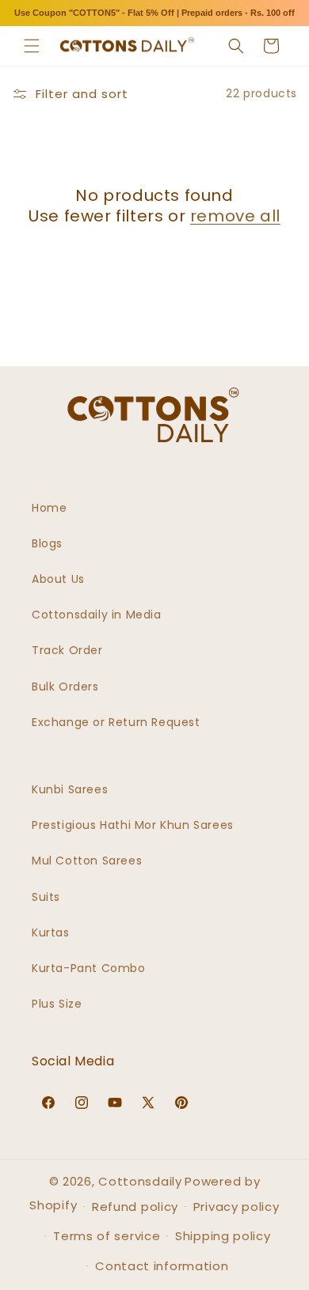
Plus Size (57, 1004)
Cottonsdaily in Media (97, 614)
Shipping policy (223, 1236)
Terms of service (106, 1236)
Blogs (47, 543)
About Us (58, 579)
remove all (235, 216)
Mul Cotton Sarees (87, 860)
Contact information (161, 1266)
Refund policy (135, 1206)
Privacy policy (236, 1206)
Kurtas (51, 932)
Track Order (67, 650)
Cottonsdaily (139, 1181)
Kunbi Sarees (70, 789)
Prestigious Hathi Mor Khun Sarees (133, 825)
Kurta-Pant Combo (89, 968)
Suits (46, 897)
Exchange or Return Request (116, 722)
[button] (31, 45)
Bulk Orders (65, 686)
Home (49, 508)
